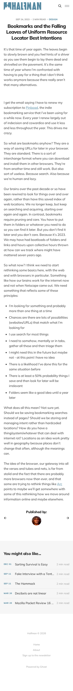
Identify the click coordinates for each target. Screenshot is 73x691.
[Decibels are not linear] (36, 593)
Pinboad (32, 107)
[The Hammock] (36, 583)
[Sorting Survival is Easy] (36, 564)
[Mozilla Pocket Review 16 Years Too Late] (36, 603)
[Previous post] (6, 518)
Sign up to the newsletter (36, 655)
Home (36, 644)
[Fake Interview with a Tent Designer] (36, 574)
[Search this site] (60, 6)
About (36, 649)
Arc (59, 484)
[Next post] (66, 518)
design (53, 19)
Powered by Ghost (36, 666)
